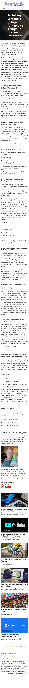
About (15, 646)
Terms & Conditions (22, 646)
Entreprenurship (18, 35)
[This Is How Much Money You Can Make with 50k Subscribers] (14, 525)
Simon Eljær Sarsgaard (10, 653)
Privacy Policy (9, 646)
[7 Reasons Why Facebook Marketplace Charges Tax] (14, 625)
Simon (10, 35)
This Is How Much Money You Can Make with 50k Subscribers (13, 535)
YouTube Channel (8, 656)
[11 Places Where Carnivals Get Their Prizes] (14, 600)
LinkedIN (12, 655)
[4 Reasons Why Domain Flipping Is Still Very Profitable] (14, 575)
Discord (9, 658)
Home (3, 646)
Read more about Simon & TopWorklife (12, 479)
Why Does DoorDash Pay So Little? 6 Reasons (13, 560)
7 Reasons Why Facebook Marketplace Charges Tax (10, 635)
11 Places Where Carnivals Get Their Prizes (13, 610)
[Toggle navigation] (4, 7)
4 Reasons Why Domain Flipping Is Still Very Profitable (14, 585)
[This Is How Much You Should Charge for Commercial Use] (14, 500)
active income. (5, 255)
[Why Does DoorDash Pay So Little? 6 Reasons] (14, 550)
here (13, 386)
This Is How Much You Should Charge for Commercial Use (14, 510)
